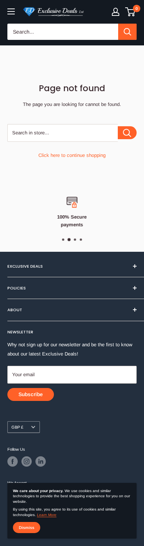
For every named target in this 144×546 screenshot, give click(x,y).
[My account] (115, 12)
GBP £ (17, 427)
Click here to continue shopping (72, 155)
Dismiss (26, 527)
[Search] (127, 32)
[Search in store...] (127, 132)
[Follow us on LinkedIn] (40, 461)
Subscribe (30, 394)
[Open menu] (11, 11)
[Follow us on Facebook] (12, 461)
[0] (130, 11)
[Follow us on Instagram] (26, 461)
